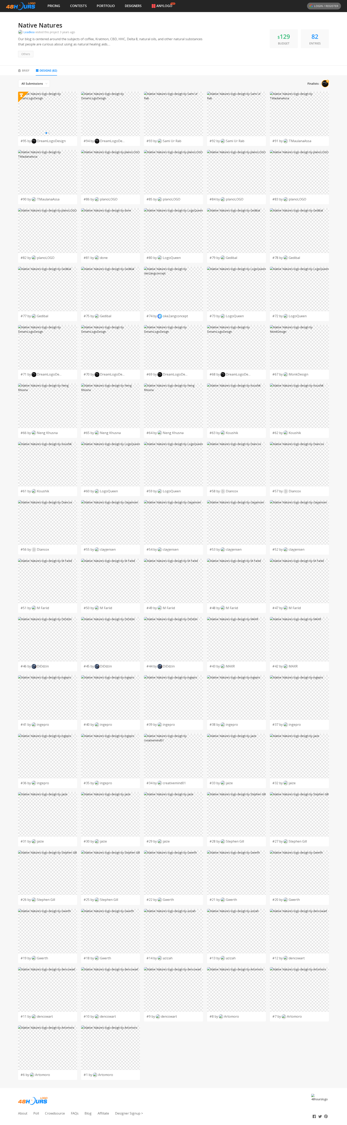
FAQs (75, 1113)
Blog (88, 1113)
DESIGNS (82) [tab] (48, 70)
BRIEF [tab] (25, 70)
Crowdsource (55, 1113)
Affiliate (103, 1113)
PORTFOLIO (106, 6)
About (22, 1113)
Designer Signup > (129, 1113)
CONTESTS (78, 6)
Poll (36, 1113)
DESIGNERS (133, 6)
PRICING (54, 6)
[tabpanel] (173, 580)
